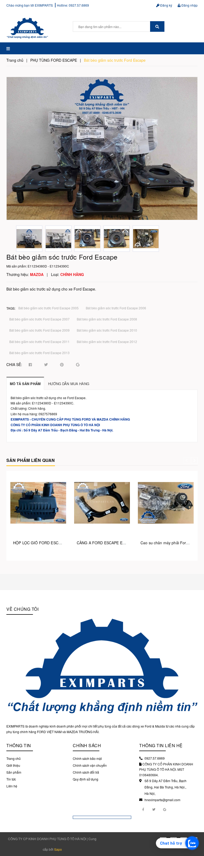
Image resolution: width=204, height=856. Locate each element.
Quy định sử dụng (85, 779)
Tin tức (11, 779)
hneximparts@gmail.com (162, 799)
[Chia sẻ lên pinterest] (62, 364)
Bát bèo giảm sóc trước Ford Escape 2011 (39, 341)
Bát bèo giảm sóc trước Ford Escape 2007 (39, 319)
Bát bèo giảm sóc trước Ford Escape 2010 (107, 330)
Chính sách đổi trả (86, 772)
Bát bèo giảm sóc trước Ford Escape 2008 (107, 319)
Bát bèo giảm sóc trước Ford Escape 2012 (107, 341)
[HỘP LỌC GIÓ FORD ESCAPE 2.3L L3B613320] (38, 502)
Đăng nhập (189, 5)
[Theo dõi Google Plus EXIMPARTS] (164, 809)
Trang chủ (13, 758)
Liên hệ (11, 786)
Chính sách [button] (87, 745)
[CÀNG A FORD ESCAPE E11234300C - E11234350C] (102, 502)
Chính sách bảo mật (87, 758)
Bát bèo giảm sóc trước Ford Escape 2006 (116, 308)
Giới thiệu (13, 765)
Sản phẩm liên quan (30, 460)
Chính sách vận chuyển (90, 765)
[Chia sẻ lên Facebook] (30, 364)
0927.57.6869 (79, 5)
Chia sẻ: (14, 364)
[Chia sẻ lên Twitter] (46, 364)
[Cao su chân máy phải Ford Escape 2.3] (166, 502)
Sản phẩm (13, 772)
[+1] (78, 364)
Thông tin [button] (18, 745)
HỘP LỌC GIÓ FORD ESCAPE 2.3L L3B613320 (54, 542)
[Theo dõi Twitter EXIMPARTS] (154, 809)
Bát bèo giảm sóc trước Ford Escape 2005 (48, 308)
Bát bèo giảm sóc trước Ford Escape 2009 (39, 330)
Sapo (58, 849)
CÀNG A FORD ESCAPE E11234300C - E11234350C (122, 542)
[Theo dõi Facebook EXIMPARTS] (143, 809)
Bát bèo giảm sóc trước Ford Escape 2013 (39, 352)
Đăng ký (165, 5)
